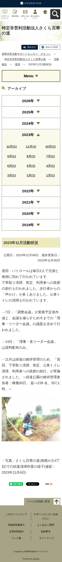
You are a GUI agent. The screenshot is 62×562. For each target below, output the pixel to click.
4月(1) (50, 166)
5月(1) (31, 166)
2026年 (28, 101)
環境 (17, 64)
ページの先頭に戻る (38, 501)
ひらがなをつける (33, 3)
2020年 (28, 214)
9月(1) (11, 156)
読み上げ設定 (52, 47)
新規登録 (15, 16)
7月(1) (50, 156)
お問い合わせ (25, 17)
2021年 (28, 202)
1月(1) (50, 175)
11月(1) (31, 146)
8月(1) (31, 156)
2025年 (28, 112)
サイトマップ (46, 538)
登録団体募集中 (16, 524)
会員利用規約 (16, 531)
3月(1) (11, 175)
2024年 (28, 123)
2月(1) (31, 175)
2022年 (28, 191)
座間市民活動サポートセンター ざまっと (26, 53)
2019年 (28, 225)
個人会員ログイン (35, 17)
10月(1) (50, 146)
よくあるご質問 (45, 524)
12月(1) (11, 146)
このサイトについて (5, 17)
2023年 (28, 135)
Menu (28, 76)
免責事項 (45, 531)
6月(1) (11, 166)
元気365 (36, 559)
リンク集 (16, 538)
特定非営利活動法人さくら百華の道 (25, 59)
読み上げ (31, 47)
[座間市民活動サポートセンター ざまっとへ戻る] (45, 11)
